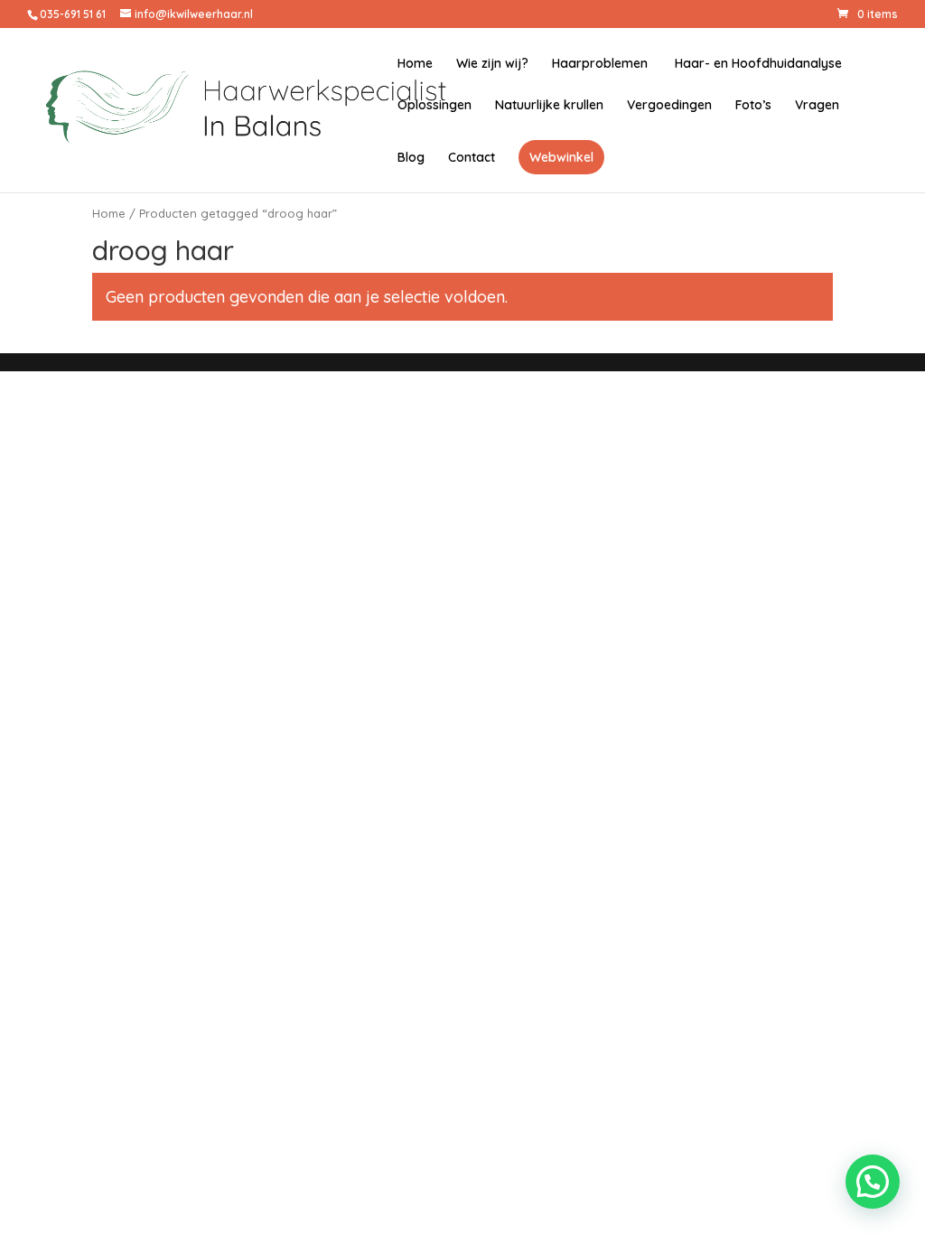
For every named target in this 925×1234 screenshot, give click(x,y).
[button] (873, 1182)
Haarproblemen (600, 64)
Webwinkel (561, 157)
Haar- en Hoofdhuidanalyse (756, 64)
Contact (471, 158)
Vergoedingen (669, 105)
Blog (411, 158)
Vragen (817, 105)
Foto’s (753, 105)
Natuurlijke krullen (549, 105)
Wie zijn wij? (492, 64)
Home (415, 64)
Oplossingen (434, 105)
